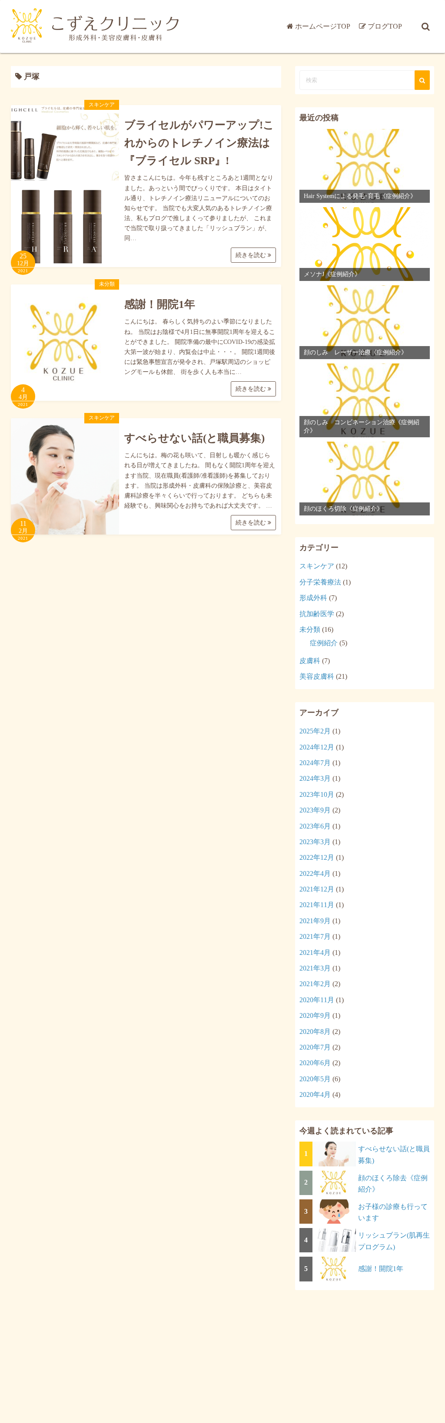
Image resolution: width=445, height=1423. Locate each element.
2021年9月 (315, 920)
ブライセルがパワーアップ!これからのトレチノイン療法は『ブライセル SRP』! (199, 143)
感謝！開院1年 (159, 304)
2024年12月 (316, 747)
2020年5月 (315, 1079)
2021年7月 (315, 936)
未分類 (107, 284)
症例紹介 (324, 643)
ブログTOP (385, 26)
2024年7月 (315, 762)
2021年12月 (316, 889)
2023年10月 (316, 794)
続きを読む (252, 255)
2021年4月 (315, 952)
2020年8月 (315, 1031)
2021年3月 (315, 968)
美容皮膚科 (316, 676)
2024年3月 (315, 778)
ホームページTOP (322, 26)
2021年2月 (315, 983)
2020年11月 (316, 1000)
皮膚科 (309, 660)
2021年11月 (316, 904)
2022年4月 (315, 873)
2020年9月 (315, 1015)
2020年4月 (315, 1094)
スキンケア (102, 105)
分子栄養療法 (320, 582)
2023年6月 (315, 826)
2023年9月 (315, 810)
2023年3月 (315, 841)
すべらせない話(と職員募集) (194, 438)
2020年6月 (315, 1062)
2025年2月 (315, 731)
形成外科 (313, 597)
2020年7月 (315, 1047)
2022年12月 (316, 857)
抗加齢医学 (316, 613)
